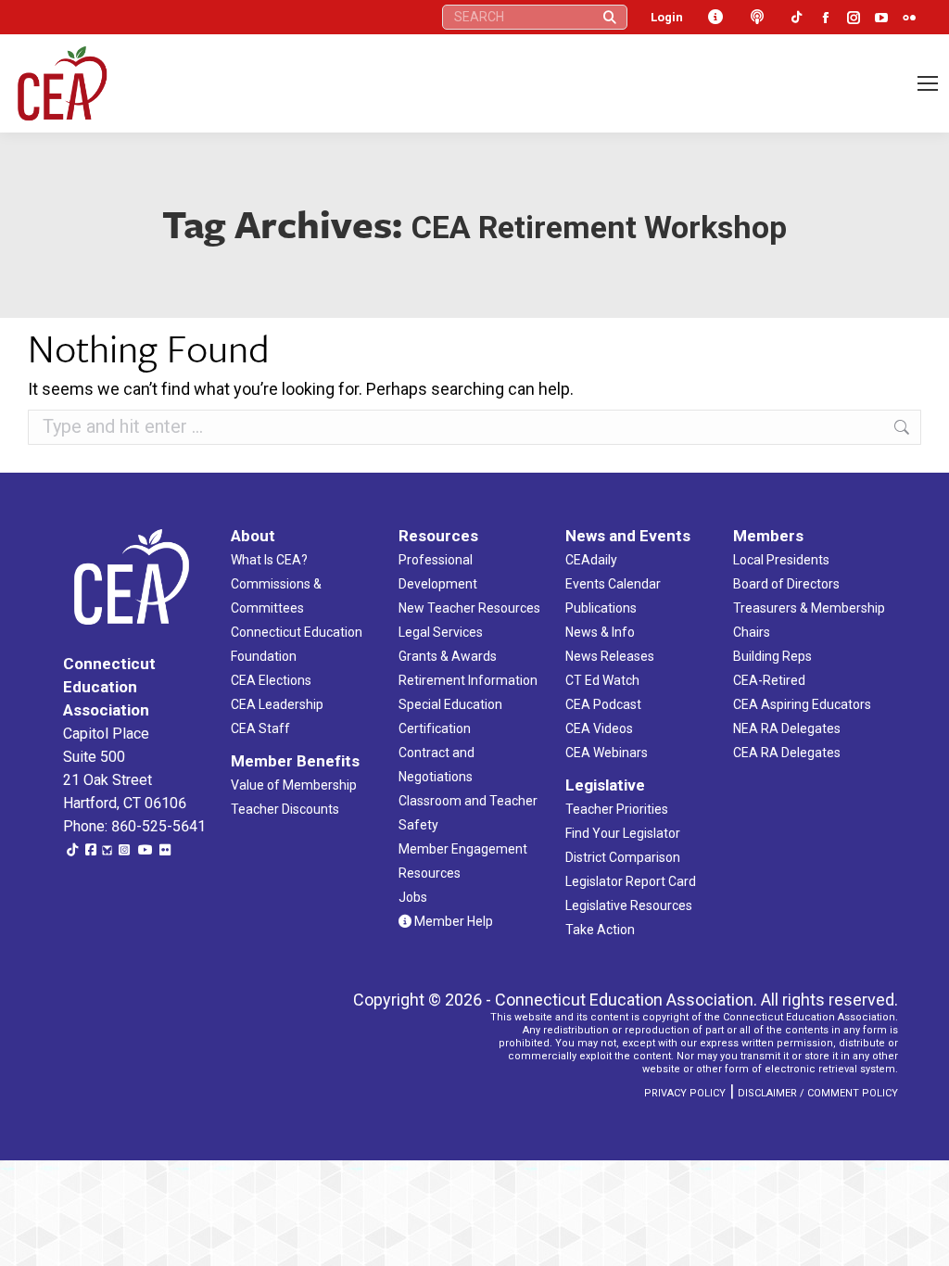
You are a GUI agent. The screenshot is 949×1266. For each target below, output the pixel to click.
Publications (601, 608)
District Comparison (622, 857)
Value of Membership (294, 785)
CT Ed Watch (602, 680)
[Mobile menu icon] (928, 83)
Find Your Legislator (622, 833)
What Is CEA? (269, 559)
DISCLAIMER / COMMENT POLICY (818, 1093)
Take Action (600, 929)
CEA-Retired (769, 680)
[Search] (609, 17)
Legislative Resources (628, 905)
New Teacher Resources (469, 608)
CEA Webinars (606, 752)
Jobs (413, 897)
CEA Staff (260, 728)
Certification (435, 728)
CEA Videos (599, 728)
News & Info (600, 632)
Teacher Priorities (616, 809)
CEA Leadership (277, 704)
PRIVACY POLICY (685, 1093)
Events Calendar (613, 583)
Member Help (452, 921)
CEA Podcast (603, 704)
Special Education (450, 704)
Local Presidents (781, 559)
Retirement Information (468, 680)
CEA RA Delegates (787, 752)
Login (667, 17)
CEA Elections (271, 680)
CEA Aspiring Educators (802, 704)
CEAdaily (591, 559)
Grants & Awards (448, 656)
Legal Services (441, 632)
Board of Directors (786, 583)
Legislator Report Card (630, 881)
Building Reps (772, 656)
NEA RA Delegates (787, 728)
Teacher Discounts (285, 809)
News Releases (609, 656)
